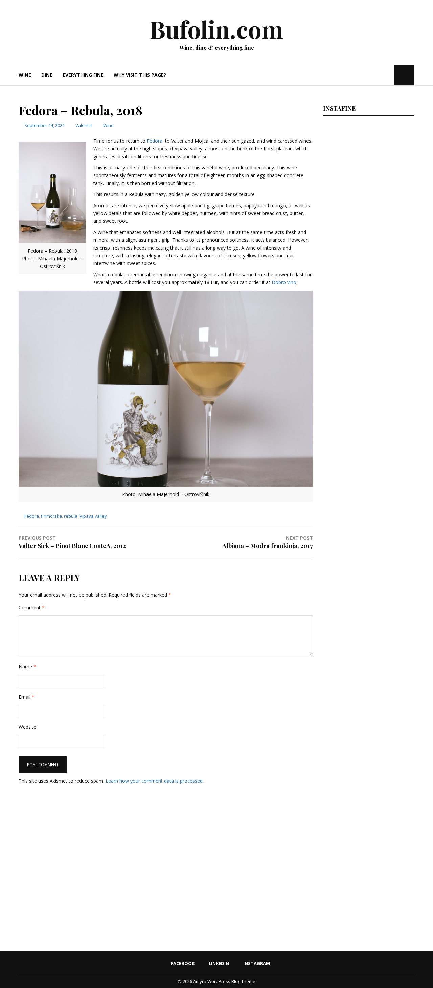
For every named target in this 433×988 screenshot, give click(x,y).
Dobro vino (284, 282)
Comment (32, 607)
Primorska (51, 516)
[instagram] (388, 74)
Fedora (154, 141)
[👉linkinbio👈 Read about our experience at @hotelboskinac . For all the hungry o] (367, 854)
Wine (25, 75)
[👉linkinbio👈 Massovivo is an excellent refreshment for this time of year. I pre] (367, 563)
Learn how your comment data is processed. (155, 781)
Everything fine (83, 75)
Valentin (83, 125)
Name (27, 666)
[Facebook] (368, 74)
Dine (46, 75)
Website (27, 727)
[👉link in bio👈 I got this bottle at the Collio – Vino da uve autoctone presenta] (367, 757)
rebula (70, 516)
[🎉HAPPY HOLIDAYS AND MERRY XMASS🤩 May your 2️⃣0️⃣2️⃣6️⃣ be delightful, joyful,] (367, 175)
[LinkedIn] (377, 74)
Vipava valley (93, 516)
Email (27, 696)
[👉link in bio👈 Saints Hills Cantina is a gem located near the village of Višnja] (367, 660)
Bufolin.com (216, 29)
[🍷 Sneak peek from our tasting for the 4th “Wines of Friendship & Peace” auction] (367, 466)
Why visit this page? (140, 75)
